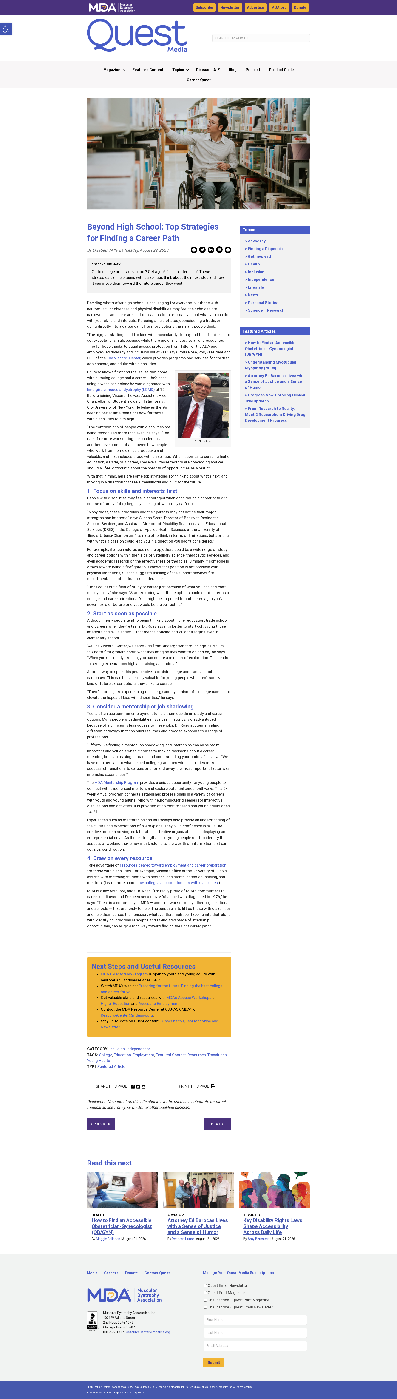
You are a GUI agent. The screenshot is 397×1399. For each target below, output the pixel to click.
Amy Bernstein (258, 1239)
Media (92, 1273)
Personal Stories (263, 302)
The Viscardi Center (123, 358)
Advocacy (257, 241)
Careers (111, 1273)
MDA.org (279, 7)
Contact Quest (157, 1273)
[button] (6, 29)
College (105, 1054)
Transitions (217, 1054)
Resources (196, 1054)
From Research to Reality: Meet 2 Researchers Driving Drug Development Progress (275, 414)
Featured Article (111, 1066)
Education (122, 1054)
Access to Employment (159, 1003)
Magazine (111, 70)
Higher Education (115, 1003)
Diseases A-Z (208, 70)
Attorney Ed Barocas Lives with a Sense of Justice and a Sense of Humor (275, 381)
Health (254, 264)
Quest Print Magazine (226, 1292)
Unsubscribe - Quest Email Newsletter (240, 1307)
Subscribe (204, 7)
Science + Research (266, 310)
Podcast (253, 70)
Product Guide (281, 70)
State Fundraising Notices (132, 1392)
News (253, 295)
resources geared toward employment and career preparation (173, 865)
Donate (300, 7)
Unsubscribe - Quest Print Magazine (238, 1300)
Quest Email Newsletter (228, 1285)
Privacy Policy (94, 1392)
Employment (143, 1054)
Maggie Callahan (108, 1239)
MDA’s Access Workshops (189, 997)
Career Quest (199, 80)
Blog (233, 70)
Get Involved (259, 256)
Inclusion (117, 1048)
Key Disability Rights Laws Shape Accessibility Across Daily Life (272, 1226)
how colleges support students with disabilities (177, 882)
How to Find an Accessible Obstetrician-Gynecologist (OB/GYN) (270, 348)
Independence (138, 1048)
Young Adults (98, 1060)
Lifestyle (256, 287)
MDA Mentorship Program (116, 782)
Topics (178, 70)
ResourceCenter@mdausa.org (127, 1015)
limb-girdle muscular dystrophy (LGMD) (121, 389)
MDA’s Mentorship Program (124, 974)
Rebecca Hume (183, 1239)
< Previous (101, 1124)
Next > (217, 1124)
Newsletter (230, 7)
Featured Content (148, 70)
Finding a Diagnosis (265, 248)
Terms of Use (110, 1392)
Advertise (255, 7)
